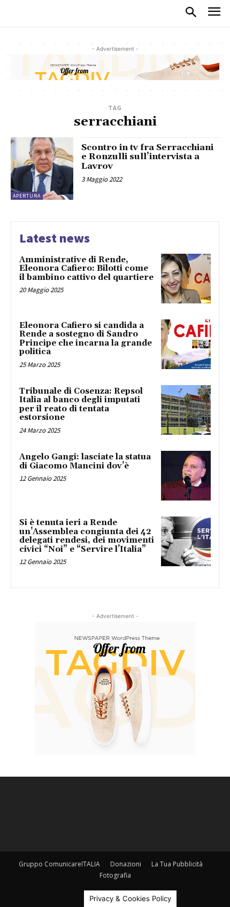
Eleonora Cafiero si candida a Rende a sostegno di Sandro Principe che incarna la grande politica (85, 338)
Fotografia (115, 875)
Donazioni (125, 864)
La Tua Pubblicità (177, 864)
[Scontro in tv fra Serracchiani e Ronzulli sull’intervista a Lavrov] (42, 168)
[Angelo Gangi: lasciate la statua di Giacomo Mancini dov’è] (186, 476)
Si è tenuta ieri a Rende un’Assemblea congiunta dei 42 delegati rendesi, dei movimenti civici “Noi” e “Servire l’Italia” (86, 536)
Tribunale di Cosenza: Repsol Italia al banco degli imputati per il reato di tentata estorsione (81, 404)
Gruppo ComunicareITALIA (59, 864)
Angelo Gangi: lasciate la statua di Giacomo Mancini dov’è (85, 461)
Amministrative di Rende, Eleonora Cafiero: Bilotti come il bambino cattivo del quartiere (86, 269)
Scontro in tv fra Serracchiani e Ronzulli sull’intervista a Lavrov (147, 156)
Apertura (27, 195)
